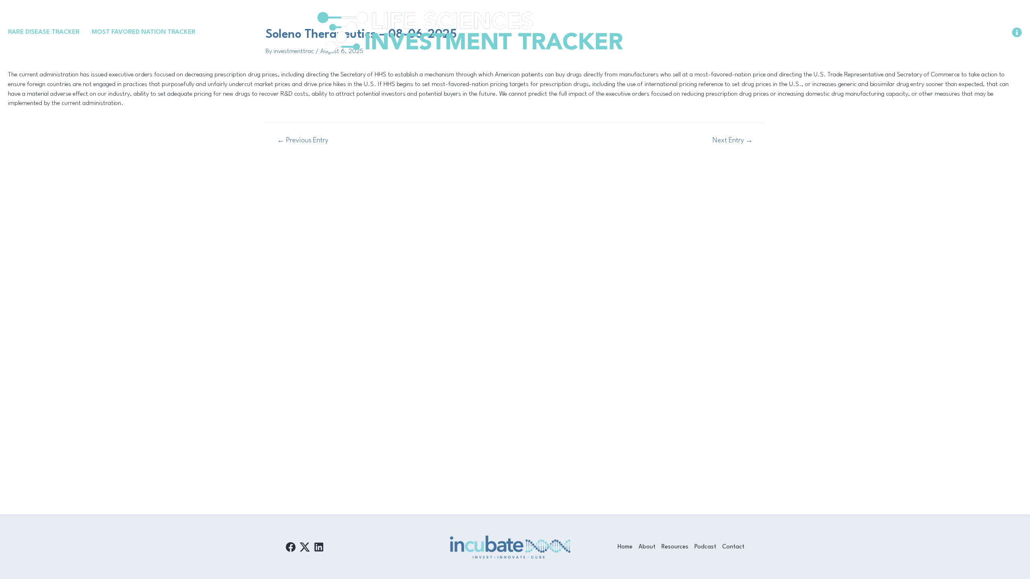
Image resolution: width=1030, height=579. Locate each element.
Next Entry (733, 140)
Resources (674, 547)
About (647, 547)
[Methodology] (1017, 32)
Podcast (705, 547)
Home (625, 547)
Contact (733, 547)
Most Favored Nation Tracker (144, 32)
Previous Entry (302, 140)
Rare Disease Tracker (44, 32)
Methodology (989, 32)
